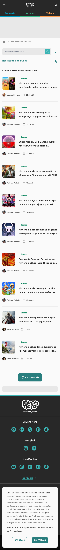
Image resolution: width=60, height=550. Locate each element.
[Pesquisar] (47, 51)
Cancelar (19, 540)
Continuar (40, 540)
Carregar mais (32, 377)
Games (24, 78)
